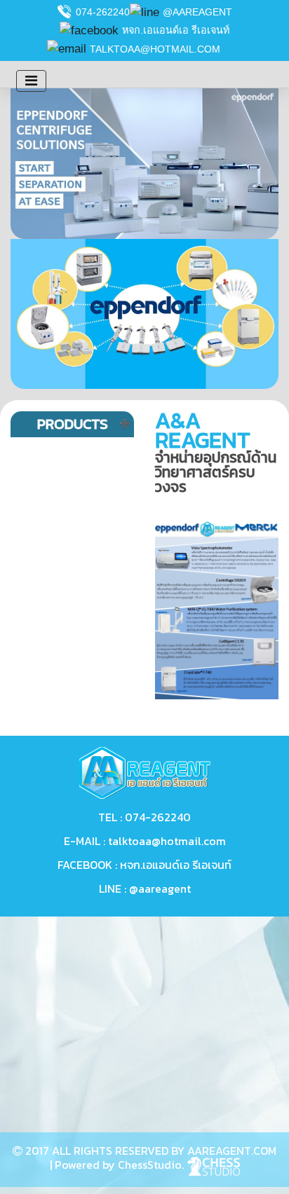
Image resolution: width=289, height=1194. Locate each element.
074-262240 (103, 12)
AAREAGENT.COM (231, 1150)
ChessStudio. (152, 1164)
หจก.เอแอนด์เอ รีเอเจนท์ (175, 30)
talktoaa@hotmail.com (155, 49)
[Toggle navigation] (31, 81)
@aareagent (197, 12)
